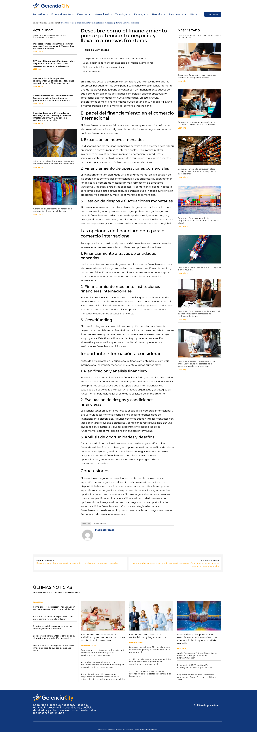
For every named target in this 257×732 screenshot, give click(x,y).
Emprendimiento (61, 14)
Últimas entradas (99, 524)
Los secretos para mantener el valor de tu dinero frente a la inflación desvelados (54, 637)
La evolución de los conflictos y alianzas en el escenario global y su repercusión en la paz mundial (150, 649)
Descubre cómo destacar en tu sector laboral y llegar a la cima (148, 636)
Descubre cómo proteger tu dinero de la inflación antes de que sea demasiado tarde (53, 648)
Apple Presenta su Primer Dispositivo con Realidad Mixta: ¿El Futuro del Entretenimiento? (197, 655)
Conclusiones (93, 71)
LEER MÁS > (38, 52)
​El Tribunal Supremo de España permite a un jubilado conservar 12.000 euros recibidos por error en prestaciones (54, 63)
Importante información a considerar (105, 67)
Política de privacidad (206, 705)
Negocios (157, 14)
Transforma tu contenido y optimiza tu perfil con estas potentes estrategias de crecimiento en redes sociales (103, 652)
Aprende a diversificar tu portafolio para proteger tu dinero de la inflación (52, 209)
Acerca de (86, 524)
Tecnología (121, 14)
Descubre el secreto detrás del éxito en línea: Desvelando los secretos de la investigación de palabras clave (197, 363)
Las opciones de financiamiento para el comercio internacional (119, 63)
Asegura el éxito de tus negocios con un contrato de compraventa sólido (197, 76)
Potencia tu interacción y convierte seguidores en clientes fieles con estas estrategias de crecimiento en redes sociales (103, 676)
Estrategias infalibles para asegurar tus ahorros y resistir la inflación (52, 627)
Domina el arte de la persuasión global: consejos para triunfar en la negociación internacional (197, 171)
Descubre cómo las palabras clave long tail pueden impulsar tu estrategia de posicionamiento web (199, 313)
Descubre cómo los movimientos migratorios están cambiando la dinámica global (198, 220)
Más (192, 14)
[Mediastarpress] (87, 539)
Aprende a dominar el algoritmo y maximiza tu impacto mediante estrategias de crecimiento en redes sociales (102, 664)
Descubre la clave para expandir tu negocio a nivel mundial (199, 268)
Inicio (35, 23)
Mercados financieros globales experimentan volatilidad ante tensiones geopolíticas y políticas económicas (53, 80)
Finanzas (82, 14)
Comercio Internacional (49, 23)
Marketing (39, 14)
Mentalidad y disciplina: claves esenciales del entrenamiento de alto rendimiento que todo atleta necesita (197, 639)
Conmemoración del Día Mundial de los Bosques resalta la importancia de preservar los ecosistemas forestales (53, 98)
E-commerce (176, 14)
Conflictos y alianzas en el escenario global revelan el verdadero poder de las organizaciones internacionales (150, 661)
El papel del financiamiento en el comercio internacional (116, 58)
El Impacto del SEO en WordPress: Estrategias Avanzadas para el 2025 (194, 666)
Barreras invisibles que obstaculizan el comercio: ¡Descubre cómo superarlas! (196, 123)
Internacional (101, 14)
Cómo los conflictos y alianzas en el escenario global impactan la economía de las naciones (150, 673)
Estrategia (139, 14)
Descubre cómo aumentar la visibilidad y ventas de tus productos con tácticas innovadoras (103, 637)
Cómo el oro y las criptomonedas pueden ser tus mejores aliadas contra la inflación (53, 162)
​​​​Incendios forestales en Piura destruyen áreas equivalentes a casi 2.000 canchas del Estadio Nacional (53, 46)
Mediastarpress (104, 529)
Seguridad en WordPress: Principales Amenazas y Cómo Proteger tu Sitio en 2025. (196, 677)
